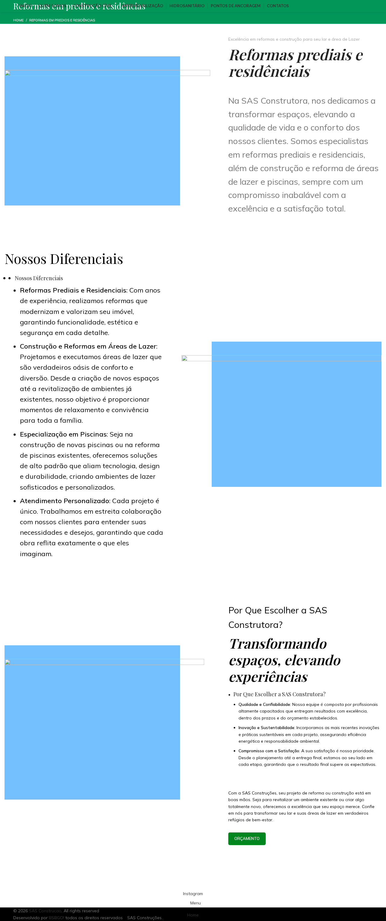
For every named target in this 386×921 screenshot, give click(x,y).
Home (18, 20)
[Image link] (281, 421)
